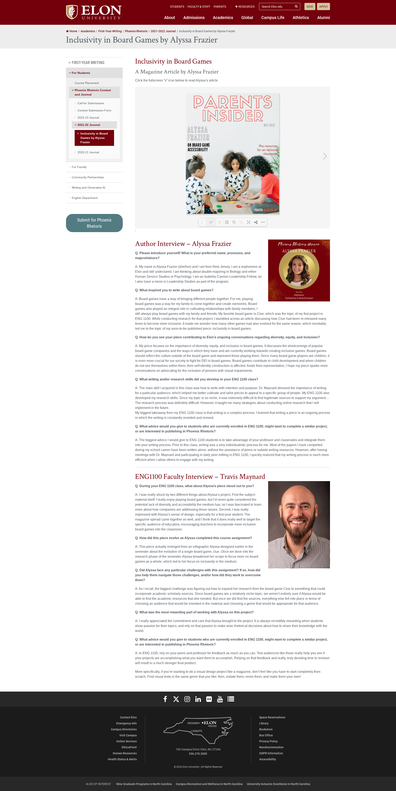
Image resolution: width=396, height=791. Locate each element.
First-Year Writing (88, 62)
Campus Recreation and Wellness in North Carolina (209, 784)
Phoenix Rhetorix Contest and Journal (93, 92)
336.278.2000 (198, 754)
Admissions (194, 17)
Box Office (266, 735)
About (169, 17)
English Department (85, 198)
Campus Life (272, 17)
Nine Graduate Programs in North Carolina (144, 784)
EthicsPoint (129, 747)
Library (264, 723)
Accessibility (267, 759)
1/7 (211, 222)
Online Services (126, 741)
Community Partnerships (88, 177)
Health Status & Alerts (122, 759)
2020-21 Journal (88, 152)
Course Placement (87, 83)
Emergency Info (126, 723)
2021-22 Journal (89, 124)
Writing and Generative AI (88, 187)
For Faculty (79, 167)
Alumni (323, 17)
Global (247, 17)
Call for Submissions (91, 103)
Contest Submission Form (94, 110)
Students (177, 6)
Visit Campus (128, 735)
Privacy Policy (268, 741)
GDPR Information (271, 753)
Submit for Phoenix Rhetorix (94, 223)
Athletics (301, 17)
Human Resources (125, 753)
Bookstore (266, 729)
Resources (246, 6)
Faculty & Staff (198, 6)
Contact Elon (128, 717)
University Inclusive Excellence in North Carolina (278, 784)
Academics (223, 17)
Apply (323, 6)
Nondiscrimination (271, 747)
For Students (81, 72)
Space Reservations (272, 717)
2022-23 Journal (88, 117)
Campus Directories (124, 729)
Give (310, 6)
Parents (220, 6)
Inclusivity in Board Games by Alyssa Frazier (94, 138)
